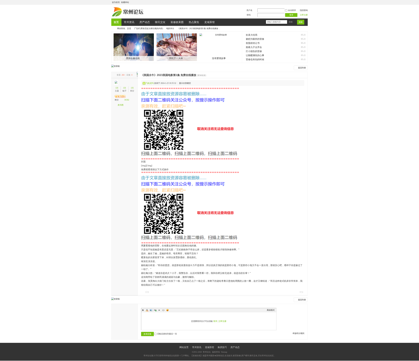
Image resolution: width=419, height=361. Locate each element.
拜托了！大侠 (176, 58)
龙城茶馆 (209, 22)
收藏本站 (125, 2)
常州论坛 (112, 28)
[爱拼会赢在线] (134, 47)
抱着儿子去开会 (254, 47)
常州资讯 (129, 22)
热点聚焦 (194, 22)
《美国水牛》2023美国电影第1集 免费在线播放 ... (198, 28)
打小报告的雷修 (254, 51)
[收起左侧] (137, 75)
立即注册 (304, 15)
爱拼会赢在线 (133, 58)
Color (147, 310)
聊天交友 (160, 22)
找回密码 (304, 10)
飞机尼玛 (150, 83)
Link (155, 310)
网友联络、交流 (124, 28)
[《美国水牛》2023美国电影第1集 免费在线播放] (190, 124)
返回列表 (302, 68)
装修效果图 (177, 22)
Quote (159, 310)
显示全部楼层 (185, 83)
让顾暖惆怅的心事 (255, 55)
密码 (249, 15)
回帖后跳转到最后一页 (167, 334)
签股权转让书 (253, 43)
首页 (116, 22)
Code (163, 310)
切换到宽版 (306, 2)
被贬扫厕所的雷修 (255, 39)
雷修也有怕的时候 (255, 59)
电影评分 (170, 28)
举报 (301, 292)
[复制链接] (201, 75)
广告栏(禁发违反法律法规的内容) (148, 28)
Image (151, 310)
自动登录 (292, 10)
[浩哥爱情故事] (220, 47)
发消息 (121, 105)
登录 (215, 321)
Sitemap (224, 352)
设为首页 (116, 2)
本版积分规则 (298, 333)
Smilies (167, 310)
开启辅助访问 (303, 2)
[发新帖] (115, 66)
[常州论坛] (128, 16)
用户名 (249, 10)
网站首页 (184, 347)
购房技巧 (222, 347)
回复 (147, 292)
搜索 (291, 22)
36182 (126, 100)
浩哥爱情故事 (219, 58)
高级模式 (271, 310)
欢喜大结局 (251, 35)
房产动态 (144, 22)
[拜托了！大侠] (176, 47)
